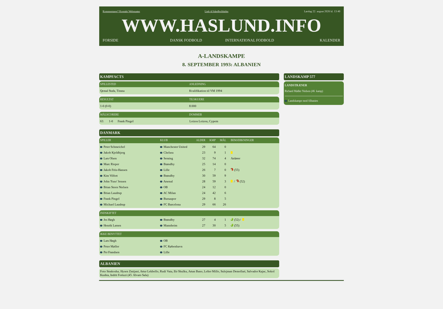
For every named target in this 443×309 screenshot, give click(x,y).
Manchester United (174, 147)
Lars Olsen (109, 158)
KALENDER (330, 40)
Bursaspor (169, 198)
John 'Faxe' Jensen (114, 181)
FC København (172, 246)
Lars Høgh (109, 240)
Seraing (167, 158)
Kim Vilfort (110, 175)
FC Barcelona (171, 204)
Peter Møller (110, 246)
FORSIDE (110, 40)
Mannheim (169, 225)
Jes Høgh (108, 219)
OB (165, 187)
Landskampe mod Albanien (302, 100)
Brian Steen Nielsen (115, 187)
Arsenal (167, 181)
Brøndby (168, 164)
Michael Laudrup (113, 204)
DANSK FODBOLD (186, 40)
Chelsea (168, 152)
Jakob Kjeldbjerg (113, 152)
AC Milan (169, 193)
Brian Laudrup (112, 193)
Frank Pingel (111, 198)
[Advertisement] (221, 293)
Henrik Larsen (111, 225)
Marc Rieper (110, 164)
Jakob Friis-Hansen (114, 170)
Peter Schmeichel (113, 147)
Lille (166, 170)
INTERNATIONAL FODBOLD (249, 40)
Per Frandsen (111, 252)
